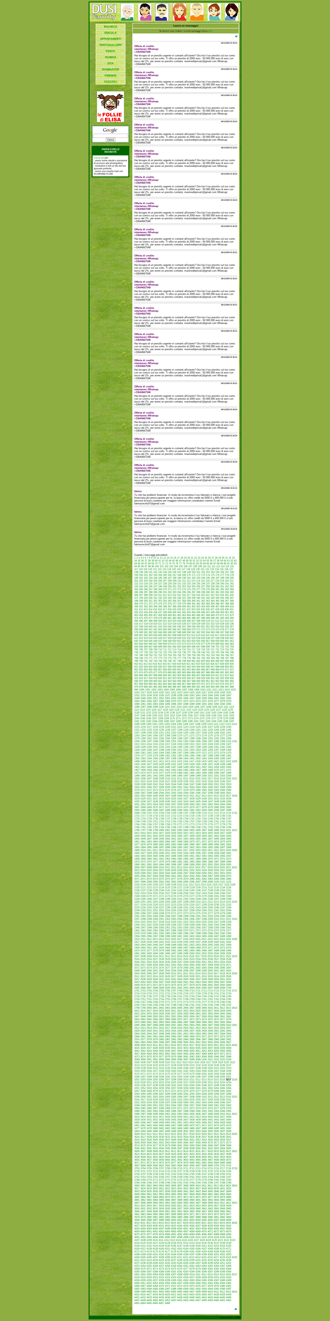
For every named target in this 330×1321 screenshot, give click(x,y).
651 (179, 640)
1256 (192, 732)
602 (146, 635)
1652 (143, 804)
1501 (210, 775)
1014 (227, 689)
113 (218, 566)
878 (160, 672)
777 (179, 658)
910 (213, 675)
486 (194, 618)
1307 (210, 741)
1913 (161, 850)
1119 (171, 709)
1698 (228, 810)
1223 (185, 726)
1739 (179, 818)
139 (141, 572)
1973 (228, 858)
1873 (210, 841)
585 (165, 632)
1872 (204, 841)
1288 (192, 738)
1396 (161, 758)
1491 (149, 775)
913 (227, 675)
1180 (231, 718)
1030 (222, 692)
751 (155, 655)
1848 (155, 838)
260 (217, 586)
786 (222, 658)
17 (178, 557)
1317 (167, 744)
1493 (161, 775)
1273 (198, 735)
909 (208, 675)
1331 (155, 747)
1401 (192, 758)
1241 (198, 729)
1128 (224, 709)
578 (232, 629)
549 (194, 626)
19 (185, 557)
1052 (161, 698)
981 (151, 686)
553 (213, 626)
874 (141, 672)
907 (198, 675)
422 (189, 609)
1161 (219, 715)
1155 (184, 715)
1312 (137, 744)
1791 (204, 827)
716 (189, 649)
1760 (210, 821)
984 (165, 686)
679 (213, 643)
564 (165, 629)
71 (159, 563)
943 (170, 681)
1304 (192, 741)
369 (136, 603)
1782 (149, 827)
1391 (228, 755)
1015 (233, 689)
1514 (191, 778)
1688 (167, 810)
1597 (204, 792)
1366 (173, 752)
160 (141, 575)
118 (141, 569)
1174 (196, 718)
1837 (185, 835)
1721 (167, 815)
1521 (234, 778)
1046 (222, 695)
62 (232, 560)
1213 (228, 724)
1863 (149, 841)
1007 (184, 689)
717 (193, 649)
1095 (228, 704)
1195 (219, 721)
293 (174, 592)
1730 (222, 815)
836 (160, 666)
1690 (179, 810)
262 (227, 586)
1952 (198, 855)
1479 (173, 772)
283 (227, 589)
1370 (198, 752)
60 (225, 560)
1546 (185, 784)
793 (155, 661)
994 (213, 686)
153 (208, 572)
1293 (222, 738)
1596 (198, 792)
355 (170, 600)
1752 (161, 821)
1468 (204, 769)
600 (136, 635)
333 (165, 597)
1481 (185, 772)
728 (146, 652)
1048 (137, 698)
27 (212, 557)
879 (165, 672)
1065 (143, 701)
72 (163, 563)
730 (155, 652)
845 (203, 666)
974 (217, 683)
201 (136, 580)
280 (213, 589)
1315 (155, 744)
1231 (137, 729)
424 (198, 609)
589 (184, 632)
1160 (213, 715)
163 (155, 575)
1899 (173, 847)
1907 (222, 847)
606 (165, 635)
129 (193, 569)
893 (232, 672)
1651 (137, 804)
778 (184, 658)
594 (208, 632)
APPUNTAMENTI (110, 38)
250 (170, 586)
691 (170, 646)
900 (165, 675)
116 (232, 566)
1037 (167, 695)
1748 (137, 821)
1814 (143, 833)
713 (174, 649)
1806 (198, 830)
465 (194, 615)
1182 (142, 721)
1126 (212, 709)
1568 (222, 787)
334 (170, 597)
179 (232, 575)
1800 (161, 830)
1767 (155, 824)
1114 (142, 709)
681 (222, 643)
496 (141, 620)
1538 (137, 784)
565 (170, 629)
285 (136, 592)
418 (169, 609)
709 (155, 649)
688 (155, 646)
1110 (220, 706)
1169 (166, 718)
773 (160, 658)
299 (203, 592)
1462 (167, 769)
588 (179, 632)
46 (177, 560)
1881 (161, 844)
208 (170, 580)
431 (232, 609)
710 (160, 649)
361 (198, 600)
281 (217, 589)
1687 (161, 810)
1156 (190, 715)
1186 (166, 721)
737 (189, 652)
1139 (190, 712)
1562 (185, 787)
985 (170, 686)
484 (184, 618)
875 (146, 672)
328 (141, 597)
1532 (198, 781)
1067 (155, 701)
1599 (216, 792)
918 (151, 678)
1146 (231, 712)
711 (165, 649)
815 (160, 663)
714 (179, 649)
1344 (137, 749)
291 (165, 592)
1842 (216, 835)
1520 (228, 778)
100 (157, 566)
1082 (149, 704)
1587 (143, 792)
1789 (192, 827)
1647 (210, 801)
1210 (210, 724)
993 (208, 686)
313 (169, 595)
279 (208, 589)
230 (174, 583)
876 (151, 672)
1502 (216, 775)
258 (208, 586)
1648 (216, 801)
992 (203, 686)
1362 (149, 752)
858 (165, 669)
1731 (228, 815)
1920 (204, 850)
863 (189, 669)
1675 (185, 807)
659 (217, 640)
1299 (161, 741)
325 (227, 595)
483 (179, 618)
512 (217, 620)
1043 (204, 695)
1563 (192, 787)
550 (198, 626)
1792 (210, 827)
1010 (202, 689)
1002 (154, 689)
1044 (210, 695)
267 (151, 589)
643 (141, 640)
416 (160, 609)
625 (155, 638)
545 (174, 626)
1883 (173, 844)
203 (146, 580)
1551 (216, 784)
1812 (234, 830)
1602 (137, 795)
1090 (198, 704)
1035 (155, 695)
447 (208, 612)
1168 (160, 718)
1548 (198, 784)
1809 (216, 830)
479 (160, 618)
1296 (143, 741)
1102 (173, 706)
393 (151, 606)
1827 (222, 833)
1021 (167, 692)
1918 (191, 850)
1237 (173, 729)
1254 (179, 732)
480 (165, 618)
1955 (216, 855)
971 (203, 683)
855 (151, 669)
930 (208, 678)
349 (141, 600)
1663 (210, 804)
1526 (161, 781)
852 (136, 669)
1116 (153, 709)
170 (189, 575)
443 (189, 612)
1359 (228, 749)
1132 (148, 712)
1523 (143, 781)
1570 (137, 790)
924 (179, 678)
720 (208, 649)
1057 (192, 698)
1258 (204, 732)
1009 (196, 689)
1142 (207, 712)
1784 (161, 827)
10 (154, 557)
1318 (173, 744)
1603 (143, 795)
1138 (184, 712)
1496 (179, 775)
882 (179, 672)
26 (209, 557)
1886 (192, 844)
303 (222, 592)
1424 (234, 761)
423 (193, 609)
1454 (216, 767)
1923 (222, 850)
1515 (198, 778)
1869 (185, 841)
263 (232, 586)
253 (184, 586)
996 (222, 686)
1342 (222, 747)
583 (155, 632)
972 (208, 683)
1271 (185, 735)
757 (184, 655)
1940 (222, 853)
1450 (192, 767)
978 (136, 686)
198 (222, 577)
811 (141, 663)
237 (208, 583)
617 (217, 635)
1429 (161, 764)
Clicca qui (99, 158)
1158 (202, 715)
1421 (216, 761)
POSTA (110, 51)
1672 (167, 807)
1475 (149, 772)
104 (176, 566)
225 (151, 583)
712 (169, 649)
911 (217, 675)
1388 (210, 755)
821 (189, 663)
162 (151, 575)
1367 (179, 752)
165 (165, 575)
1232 (143, 729)
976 (227, 683)
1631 (210, 798)
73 (166, 563)
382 (198, 603)
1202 (161, 724)
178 (227, 575)
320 (203, 595)
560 (146, 629)
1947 (167, 855)
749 (146, 655)
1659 (185, 804)
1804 (185, 830)
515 (232, 620)
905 (189, 675)
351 (151, 600)
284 (232, 589)
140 (146, 572)
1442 (143, 767)
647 (160, 640)
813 (150, 663)
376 (170, 603)
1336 (185, 747)
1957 (228, 855)
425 (203, 609)
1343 (228, 747)
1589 (155, 792)
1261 (222, 732)
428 (217, 609)
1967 (192, 858)
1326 (222, 744)
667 (155, 643)
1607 (167, 795)
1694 (204, 810)
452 (232, 612)
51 (194, 560)
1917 (185, 850)
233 (189, 583)
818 (174, 663)
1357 (216, 749)
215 (203, 580)
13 (164, 557)
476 (146, 618)
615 (208, 635)
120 (150, 569)
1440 (228, 764)
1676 (192, 807)
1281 (149, 738)
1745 (216, 818)
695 (189, 646)
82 (197, 563)
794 (160, 661)
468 (208, 615)
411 (136, 609)
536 (232, 623)
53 (201, 560)
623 (146, 638)
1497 (185, 775)
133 (212, 569)
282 (222, 589)
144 (165, 572)
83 (201, 563)
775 (170, 658)
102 (166, 566)
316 (184, 595)
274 (184, 589)
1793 (216, 827)
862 (184, 669)
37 (146, 560)
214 (198, 580)
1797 (143, 830)
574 (213, 629)
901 (170, 675)
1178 (219, 718)
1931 (167, 853)
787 (227, 658)
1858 (216, 838)
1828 (228, 833)
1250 (155, 732)
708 (151, 649)
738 (194, 652)
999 (136, 689)
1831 (149, 835)
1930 (161, 853)
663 (136, 643)
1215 (137, 726)
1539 (143, 784)
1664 (216, 804)
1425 (137, 764)
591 (194, 632)
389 (232, 603)
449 (217, 612)
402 (194, 606)
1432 (179, 764)
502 (170, 620)
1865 (161, 841)
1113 (136, 709)
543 (165, 626)
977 (232, 683)
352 (155, 600)
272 (174, 589)
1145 (225, 712)
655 (198, 640)
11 (158, 557)
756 (179, 655)
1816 (155, 833)
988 (184, 686)
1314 (149, 744)
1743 (204, 818)
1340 (210, 747)
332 (160, 597)
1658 (179, 804)
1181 (136, 721)
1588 (149, 792)
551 (203, 626)
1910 (143, 850)
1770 (173, 824)
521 (160, 623)
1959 (143, 858)
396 (165, 606)
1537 (228, 781)
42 (163, 560)
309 (151, 595)
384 (208, 603)
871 (227, 669)
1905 (210, 847)
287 (146, 592)
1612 (198, 795)
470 (217, 615)
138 (136, 572)
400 (184, 606)
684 (136, 646)
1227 (210, 726)
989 (189, 686)
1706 (179, 812)
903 (179, 675)
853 (141, 669)
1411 (155, 761)
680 (217, 643)
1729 (216, 815)
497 (146, 620)
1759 (204, 821)
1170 (172, 718)
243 (136, 586)
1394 (149, 758)
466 (198, 615)
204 (151, 580)
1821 (185, 833)
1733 (143, 818)
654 (194, 640)
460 (170, 615)
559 (141, 629)
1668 (143, 807)
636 (208, 638)
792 (151, 661)
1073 (192, 701)
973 (213, 683)
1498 (192, 775)
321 (208, 595)
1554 (137, 787)
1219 (161, 726)
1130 (136, 712)
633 (194, 638)
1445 (161, 767)
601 (141, 635)
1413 (167, 761)
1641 (173, 801)
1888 (204, 844)
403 (198, 606)
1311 (234, 741)
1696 (216, 810)
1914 (167, 850)
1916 (179, 850)
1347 (155, 749)
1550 (210, 784)
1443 (149, 767)
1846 (143, 838)
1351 (179, 749)
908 (203, 675)
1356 (210, 749)
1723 (179, 815)
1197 (231, 721)
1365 (167, 752)
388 (227, 603)
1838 (192, 835)
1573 (155, 790)
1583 (216, 790)
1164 (136, 718)
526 (184, 623)
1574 (161, 790)
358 (184, 600)
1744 (210, 818)
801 (194, 661)
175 (213, 575)
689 (160, 646)
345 (222, 597)
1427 (149, 764)
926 (189, 678)
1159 (207, 715)
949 (198, 681)
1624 (167, 798)
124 (169, 569)
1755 (179, 821)
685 (141, 646)
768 (136, 658)
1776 (210, 824)
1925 (234, 850)
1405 (216, 758)
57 (214, 560)
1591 (167, 792)
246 (151, 586)
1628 (192, 798)
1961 (155, 858)
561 (151, 629)
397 (170, 606)
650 (174, 640)
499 (155, 620)
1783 (155, 827)
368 (232, 600)
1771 (179, 824)
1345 (143, 749)
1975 (143, 861)
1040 (185, 695)
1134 (160, 712)
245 (146, 586)
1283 (161, 738)
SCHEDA (110, 57)
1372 (210, 752)
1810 (222, 830)
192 (194, 577)
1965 (179, 858)
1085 (167, 704)
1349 (167, 749)
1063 (228, 698)
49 (187, 560)
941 (160, 681)
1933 (179, 853)
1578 (185, 790)
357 (179, 600)
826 (212, 663)
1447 (173, 767)
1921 (210, 850)
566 (174, 629)
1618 (234, 795)
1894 (143, 847)
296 (189, 592)
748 (141, 655)
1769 (167, 824)
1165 (142, 718)
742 (213, 652)
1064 (137, 701)
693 (179, 646)
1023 (179, 692)
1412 (161, 761)
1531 (192, 781)
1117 (159, 709)
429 (222, 609)
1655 (161, 804)
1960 (149, 858)
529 (198, 623)
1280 (143, 738)
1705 (173, 812)
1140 (196, 712)
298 (198, 592)
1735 (155, 818)
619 (227, 635)
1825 (210, 833)
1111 (226, 706)
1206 (185, 724)
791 (146, 661)
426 (208, 609)
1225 (198, 726)
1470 (216, 769)
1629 (198, 798)
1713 (222, 812)
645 (151, 640)
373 (155, 603)
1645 (198, 801)
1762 (222, 821)
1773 (192, 824)
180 (136, 577)
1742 (198, 818)
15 (171, 557)
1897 (161, 847)
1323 (204, 744)
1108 (208, 706)
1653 (149, 804)
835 (155, 666)
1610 (185, 795)
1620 (143, 798)
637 (213, 638)
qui (210, 30)
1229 (222, 726)
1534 (210, 781)
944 (174, 681)
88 (218, 563)
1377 (143, 755)
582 (151, 632)
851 (232, 666)
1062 (222, 698)
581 (146, 632)
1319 (179, 744)
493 (227, 618)
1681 (222, 807)
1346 (149, 749)
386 (217, 603)
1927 (143, 853)
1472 (228, 769)
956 (232, 681)
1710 (204, 812)
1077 (216, 701)
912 (222, 675)
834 (151, 666)
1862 (143, 841)
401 (189, 606)
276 (194, 589)
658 (213, 640)
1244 (216, 729)
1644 (192, 801)
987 (179, 686)
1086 (173, 704)
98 (149, 566)
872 (232, 669)
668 (160, 643)
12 (161, 557)
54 (204, 560)
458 (160, 615)
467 (203, 615)
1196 (225, 721)
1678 (204, 807)
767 (232, 655)
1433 (185, 764)
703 (227, 646)
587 (174, 632)
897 (151, 675)
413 (146, 609)
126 (179, 569)
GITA (110, 63)
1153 (172, 715)
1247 (137, 732)
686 (146, 646)
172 (198, 575)
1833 (161, 835)
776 (174, 658)
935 (232, 678)
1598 (210, 792)
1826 (216, 833)
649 (170, 640)
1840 (204, 835)
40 (156, 560)
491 (217, 618)
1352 (185, 749)
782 (203, 658)
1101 (167, 706)
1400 (185, 758)
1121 (182, 709)
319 (198, 595)
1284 (167, 738)
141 (151, 572)
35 (139, 560)
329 (146, 597)
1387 (204, 755)
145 (170, 572)
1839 (198, 835)
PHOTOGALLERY (110, 44)
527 (189, 623)
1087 (179, 704)
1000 (141, 689)
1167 (154, 718)
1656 (167, 804)
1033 (143, 695)
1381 (167, 755)
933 (222, 678)
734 (174, 652)
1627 (185, 798)
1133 (154, 712)
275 (189, 589)
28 (216, 557)
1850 (167, 838)
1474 (143, 772)
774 (165, 658)
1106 (196, 706)
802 (198, 661)
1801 (167, 830)
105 (181, 566)
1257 (198, 732)
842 (189, 666)
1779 (228, 824)
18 (181, 557)
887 (203, 672)
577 (227, 629)
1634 (228, 798)
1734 (149, 818)
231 (179, 583)
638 (217, 638)
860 (174, 669)
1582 (210, 790)
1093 (216, 704)
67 (146, 563)
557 (232, 626)
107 (190, 566)
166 (170, 575)
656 (203, 640)
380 (189, 603)
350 (146, 600)
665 (146, 643)
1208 (197, 724)
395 (160, 606)
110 (204, 566)
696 (194, 646)
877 (155, 672)
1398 (173, 758)
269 (160, 589)
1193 (207, 721)
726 (136, 652)
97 (146, 566)
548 (189, 626)
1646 (204, 801)
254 (189, 586)
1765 (143, 824)
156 (222, 572)
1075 (204, 701)
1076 (210, 701)
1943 (143, 855)
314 (174, 595)
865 (198, 669)
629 (174, 638)
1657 (173, 804)
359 (189, 600)
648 (165, 640)
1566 (210, 787)
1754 (173, 821)
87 (214, 563)
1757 (192, 821)
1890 (216, 844)
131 (203, 569)
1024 (185, 692)
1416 (185, 761)
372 (151, 603)
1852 (179, 838)
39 (152, 560)
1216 (143, 726)
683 (232, 643)
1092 (210, 704)
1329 (143, 747)
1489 (137, 775)
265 (141, 589)
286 (141, 592)
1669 (149, 807)
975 (222, 683)
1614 (210, 795)
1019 (155, 692)
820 (184, 663)
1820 (179, 833)
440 (174, 612)
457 (155, 615)
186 (165, 577)
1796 (137, 830)
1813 (137, 833)
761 (203, 655)
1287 (185, 738)
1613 (204, 795)
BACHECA (110, 26)
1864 (155, 841)
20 (188, 557)
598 (227, 632)
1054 (173, 698)
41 (159, 560)
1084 (161, 704)
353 (160, 600)
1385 (192, 755)
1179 (225, 718)
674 (189, 643)
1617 (228, 795)
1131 (142, 712)
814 (155, 663)
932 (217, 678)
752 (160, 655)
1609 (179, 795)
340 (198, 597)
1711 (210, 812)
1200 (148, 724)
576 (222, 629)
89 (221, 563)
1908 (228, 847)
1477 (161, 772)
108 (195, 566)
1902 (192, 847)
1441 (137, 767)
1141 (202, 712)
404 (203, 606)
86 (211, 563)
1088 (185, 704)
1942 (137, 855)
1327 (228, 744)
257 (203, 586)
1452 (204, 767)
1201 (155, 724)
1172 (184, 718)
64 (135, 563)
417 (165, 609)
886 (198, 672)
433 (141, 612)
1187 (172, 721)
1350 (173, 749)
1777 (216, 824)
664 (141, 643)
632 (189, 638)
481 (170, 618)
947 (189, 681)
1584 (222, 790)
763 (213, 655)
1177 (213, 718)
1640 (167, 801)
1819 (173, 833)
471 (222, 615)
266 (146, 589)
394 (155, 606)
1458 (143, 769)
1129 (230, 709)
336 (179, 597)
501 (165, 620)
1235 (161, 729)
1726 (198, 815)
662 (232, 640)
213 (193, 580)
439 (170, 612)
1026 (198, 692)
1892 (228, 844)
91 (228, 563)
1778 (222, 824)
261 (222, 586)
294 (179, 592)
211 (184, 580)
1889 (210, 844)
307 (141, 595)
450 (222, 612)
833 (146, 666)
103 (171, 566)
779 (189, 658)
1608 (173, 795)
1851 (173, 838)
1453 (210, 767)
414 (150, 609)
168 (179, 575)
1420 (210, 761)
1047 (228, 695)
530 (203, 623)
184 (155, 577)
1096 (137, 706)
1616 (222, 795)
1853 (185, 838)
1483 (198, 772)
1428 (155, 764)
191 (189, 577)
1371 (204, 752)
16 (175, 557)
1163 (231, 715)
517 (141, 623)
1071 (179, 701)
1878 (143, 844)
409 (227, 606)
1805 (192, 830)
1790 (198, 827)
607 (170, 635)
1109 (214, 706)
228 (165, 583)
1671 (161, 807)
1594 (185, 792)
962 (160, 683)
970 (198, 683)
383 (203, 603)
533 (217, 623)
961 (155, 683)
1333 (167, 747)
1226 (204, 726)
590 (189, 632)
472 (227, 615)
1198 (136, 724)
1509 (161, 778)
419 (174, 609)
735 (179, 652)
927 (194, 678)
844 (198, 666)
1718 (149, 815)
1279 (137, 738)
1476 (155, 772)
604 (155, 635)
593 (203, 632)
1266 (155, 735)
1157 (196, 715)
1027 (204, 692)
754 (170, 655)
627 (165, 638)
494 (232, 618)
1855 (198, 838)
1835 (173, 835)
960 (151, 683)
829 (227, 663)
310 (155, 595)
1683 (137, 810)
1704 (167, 812)
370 (141, 603)
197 (217, 577)
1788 (185, 827)
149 (189, 572)
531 (208, 623)
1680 (216, 807)
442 (184, 612)
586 (170, 632)
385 (213, 603)
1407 (228, 758)
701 (217, 646)
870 (222, 669)
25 (206, 557)
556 (227, 626)
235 (198, 583)
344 (217, 597)
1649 (222, 801)
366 (222, 600)
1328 (137, 747)
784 (213, 658)
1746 (222, 818)
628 (170, 638)
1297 (149, 741)
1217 (149, 726)
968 (189, 683)
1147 (136, 715)
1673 (173, 807)
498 (151, 620)
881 (174, 672)
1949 (179, 855)
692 (174, 646)
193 (198, 577)
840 (179, 666)
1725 (192, 815)
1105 (190, 706)
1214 (234, 724)
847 (213, 666)
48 (183, 560)
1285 (173, 738)
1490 (143, 775)
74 (170, 563)
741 (208, 652)
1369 (192, 752)
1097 (143, 706)
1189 (184, 721)
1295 (137, 741)
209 (174, 580)
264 (136, 589)
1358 (222, 749)
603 (151, 635)
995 (217, 686)
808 (227, 661)
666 (151, 643)
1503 (222, 775)
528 (194, 623)
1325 (216, 744)
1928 (149, 853)
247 (155, 586)
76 (177, 563)
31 (226, 557)
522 (165, 623)
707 (146, 649)
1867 (173, 841)
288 (151, 592)
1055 (179, 698)
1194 (213, 721)
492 (222, 618)
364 (213, 600)
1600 (222, 792)
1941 (228, 853)
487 (198, 618)
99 (152, 566)
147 (179, 572)
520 (155, 623)
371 (146, 603)
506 (189, 620)
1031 (228, 692)
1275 (210, 735)
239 (217, 583)
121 (155, 569)
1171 (178, 718)
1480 (179, 772)
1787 (179, 827)
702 (222, 646)
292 (170, 592)
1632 (216, 798)
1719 (155, 815)
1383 (179, 755)
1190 (190, 721)
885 (194, 672)
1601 (228, 792)
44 (170, 560)
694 (184, 646)
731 (160, 652)
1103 (179, 706)
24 (202, 557)
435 (151, 612)
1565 (204, 787)
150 (194, 572)
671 (174, 643)
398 (174, 606)
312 (165, 595)
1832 (155, 835)
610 (184, 635)
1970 (210, 858)
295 (184, 592)
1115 (148, 709)
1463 (173, 769)
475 (141, 618)
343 (213, 597)
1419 (204, 761)
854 (146, 669)
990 (194, 686)
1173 (190, 718)
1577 (179, 790)
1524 (149, 781)
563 (160, 629)
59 (221, 560)
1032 (137, 695)
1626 (179, 798)
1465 (185, 769)
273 (179, 589)
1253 (173, 732)
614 (203, 635)
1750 (149, 821)
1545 (179, 784)
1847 (149, 838)
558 (136, 629)
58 (218, 560)
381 (194, 603)
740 (203, 652)
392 (146, 606)
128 (188, 569)
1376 (137, 755)
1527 (167, 781)
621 (136, 638)
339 (194, 597)
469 (213, 615)
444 (194, 612)
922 (170, 678)
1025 (192, 692)
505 (184, 620)
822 (193, 663)
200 (232, 577)
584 (160, 632)
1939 (216, 853)
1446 (167, 767)
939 (151, 681)
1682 (228, 807)
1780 (137, 827)
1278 (228, 735)
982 (155, 686)
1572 (149, 790)
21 (192, 557)
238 (213, 583)
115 (227, 566)
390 (136, 606)
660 (222, 640)
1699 (137, 812)
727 (141, 652)
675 (194, 643)
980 (146, 686)
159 (136, 575)
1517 (210, 778)
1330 (149, 747)
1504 (228, 775)
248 (160, 586)
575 (217, 629)
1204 (173, 724)
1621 (149, 798)
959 (146, 683)
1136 (172, 712)
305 (232, 592)
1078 (222, 701)
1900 (179, 847)
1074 (198, 701)
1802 (173, 830)
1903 (198, 847)
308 (146, 595)
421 (184, 609)
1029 (216, 692)
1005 (172, 689)
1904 (204, 847)
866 (203, 669)
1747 (228, 818)
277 (198, 589)
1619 (137, 798)
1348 (161, 749)
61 (228, 560)
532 (213, 623)
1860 (228, 838)
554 (217, 626)
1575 (167, 790)
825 (208, 663)
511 (212, 620)
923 (174, 678)
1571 (143, 790)
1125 (206, 709)
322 (212, 595)
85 (207, 563)
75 (173, 563)
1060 (210, 698)
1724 (185, 815)
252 (179, 586)
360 (194, 600)
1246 (228, 729)
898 (155, 675)
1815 (149, 833)
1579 (192, 790)
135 (222, 569)
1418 (198, 761)
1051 (155, 698)
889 (213, 672)
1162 (225, 715)
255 (194, 586)
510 (208, 620)
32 (230, 557)
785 (217, 658)
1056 (185, 698)
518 (146, 623)
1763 (228, 821)
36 (142, 560)
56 (211, 560)
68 (149, 563)
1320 (185, 744)
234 (194, 583)
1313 (143, 744)
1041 (192, 695)
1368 (185, 752)
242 (232, 583)
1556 (149, 787)
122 (160, 569)
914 (232, 675)
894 (136, 675)
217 (212, 580)
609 (179, 635)
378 (179, 603)
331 (155, 597)
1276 (216, 735)
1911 (149, 850)
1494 (167, 775)
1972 (222, 858)
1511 (173, 778)
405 (208, 606)
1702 (155, 812)
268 (155, 589)
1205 (179, 724)
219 (222, 580)
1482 (192, 772)
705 (136, 649)
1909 (137, 850)
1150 (154, 715)
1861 (137, 841)
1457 (137, 769)
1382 (173, 755)
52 (197, 560)
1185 (160, 721)
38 (149, 560)
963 (165, 683)
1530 (185, 781)
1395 (155, 758)
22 (195, 557)
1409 (143, 761)
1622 (155, 798)
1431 (173, 764)
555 (222, 626)
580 (141, 632)
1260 (216, 732)
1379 (155, 755)
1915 (173, 850)
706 (141, 649)
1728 (210, 815)
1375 (228, 752)
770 (146, 658)
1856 (204, 838)
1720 (161, 815)
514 (227, 620)
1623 (161, 798)
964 (170, 683)
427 (212, 609)
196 (213, 577)
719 (203, 649)
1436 (204, 764)
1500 (204, 775)
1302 (179, 741)
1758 (198, 821)
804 (208, 661)
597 (222, 632)
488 (203, 618)
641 (232, 638)
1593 (179, 792)
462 (179, 615)
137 (231, 569)
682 (227, 643)
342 (208, 597)
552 (208, 626)
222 (136, 583)
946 (184, 681)
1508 (155, 778)
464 (189, 615)
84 (204, 563)
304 (227, 592)
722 (217, 649)
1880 (155, 844)
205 (155, 580)
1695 (210, 810)
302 (217, 592)
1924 (228, 850)
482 (174, 618)
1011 (208, 689)
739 (198, 652)
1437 (210, 764)
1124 (200, 709)
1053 (167, 698)
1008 (190, 689)
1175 (202, 718)
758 (189, 655)
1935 (192, 853)
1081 (143, 704)
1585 (228, 790)
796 (170, 661)
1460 (155, 769)
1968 (198, 858)
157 (227, 572)
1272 (192, 735)
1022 (173, 692)
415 (155, 609)
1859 (222, 838)
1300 (167, 741)
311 (160, 595)
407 (217, 606)
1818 (167, 833)
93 (235, 563)
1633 (222, 798)
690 (165, 646)
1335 (179, 747)
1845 (137, 838)
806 (217, 661)
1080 (137, 704)
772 (155, 658)
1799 (155, 830)
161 (146, 575)
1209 (203, 724)
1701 (149, 812)
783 (208, 658)
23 (199, 557)
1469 (210, 769)
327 (136, 597)
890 (217, 672)
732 (165, 652)
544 (170, 626)
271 (170, 589)
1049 (143, 698)
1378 (149, 755)
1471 (222, 769)
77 (180, 563)
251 (174, 586)
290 (160, 592)
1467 (198, 769)
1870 (192, 841)
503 (174, 620)
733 (170, 652)
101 (162, 566)
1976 (149, 861)
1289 (198, 738)
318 (193, 595)
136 (226, 569)
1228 (216, 726)
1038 (173, 695)
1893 (137, 847)
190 (184, 577)
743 (217, 652)
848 (217, 666)
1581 (204, 790)
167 (174, 575)
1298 (155, 741)
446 (203, 612)
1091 (204, 704)
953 (217, 681)
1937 (204, 853)
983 (160, 686)
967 (184, 683)
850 (227, 666)
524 (174, 623)
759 (194, 655)
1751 (155, 821)
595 (213, 632)
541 (155, 626)
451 (227, 612)
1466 (192, 769)
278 (203, 589)
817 (169, 663)
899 (160, 675)
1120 (177, 709)
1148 (142, 715)
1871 (198, 841)
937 (141, 681)
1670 (155, 807)
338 (189, 597)
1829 (137, 835)
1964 (173, 858)
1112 (231, 706)
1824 (204, 833)
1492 (155, 775)
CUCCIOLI (110, 81)
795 (165, 661)
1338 (198, 747)
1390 (222, 755)
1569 (228, 787)
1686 (155, 810)
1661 (198, 804)
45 (173, 560)
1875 (222, 841)
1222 (179, 726)
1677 (198, 807)
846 (208, 666)
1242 (204, 729)
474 (136, 618)
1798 (149, 830)
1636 (143, 801)
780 (194, 658)
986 (174, 686)
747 (136, 655)
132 (207, 569)
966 (179, 683)
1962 (161, 858)
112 (213, 566)
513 (222, 620)
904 (184, 675)
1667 (137, 807)
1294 (228, 738)
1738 (173, 818)
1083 (155, 704)
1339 (204, 747)
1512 (179, 778)
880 (170, 672)
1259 (210, 732)
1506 (143, 778)
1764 (137, 824)
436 (155, 612)
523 (170, 623)
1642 (179, 801)
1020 (161, 692)
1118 (165, 709)
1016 (137, 692)
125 (174, 569)
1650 (228, 801)
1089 (192, 704)
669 (165, 643)
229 (170, 583)
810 (136, 663)
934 (227, 678)
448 (213, 612)
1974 (137, 861)
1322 (198, 744)
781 (198, 658)
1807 (204, 830)
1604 (149, 795)
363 (208, 600)
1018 (149, 692)
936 (136, 681)
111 (209, 566)
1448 (179, 767)
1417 (191, 761)
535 (227, 623)
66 (142, 563)
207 (165, 580)
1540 (149, 784)
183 (151, 577)
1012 (215, 689)
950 (203, 681)
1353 (192, 749)
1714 (228, 812)
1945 (155, 855)
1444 (155, 767)
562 (155, 629)
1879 (149, 844)
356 (174, 600)
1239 (185, 729)
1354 (198, 749)
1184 (154, 721)
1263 (137, 735)
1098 (149, 706)
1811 (228, 830)
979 (141, 686)
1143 (213, 712)
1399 (179, 758)
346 (227, 597)
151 (198, 572)
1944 (149, 855)
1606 (161, 795)
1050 (149, 698)
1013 (221, 689)
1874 (216, 841)
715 (184, 649)
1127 (218, 709)
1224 (192, 726)
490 (213, 618)
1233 (149, 729)
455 (146, 615)
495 (136, 620)
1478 (167, 772)
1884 (179, 844)
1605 (155, 795)
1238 (179, 729)
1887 (198, 844)
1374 (222, 752)
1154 (178, 715)
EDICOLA (110, 32)
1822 (192, 833)
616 (212, 635)
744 (222, 652)
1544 (173, 784)
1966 (185, 858)
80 (190, 563)
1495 (173, 775)
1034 (149, 695)
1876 (228, 841)
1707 (185, 812)
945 (179, 681)
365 (217, 600)
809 (232, 661)
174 (208, 575)
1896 (155, 847)
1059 (204, 698)
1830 (143, 835)
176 (217, 575)
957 (136, 683)
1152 (166, 715)
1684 (143, 810)
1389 (216, 755)
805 (213, 661)
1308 (216, 741)
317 (189, 595)
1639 (161, 801)
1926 (137, 853)
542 (160, 626)
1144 (219, 712)
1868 (179, 841)
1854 (192, 838)
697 (198, 646)
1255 (185, 732)
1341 (216, 747)
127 (183, 569)
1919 (198, 850)
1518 (216, 778)
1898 (167, 847)
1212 (222, 724)
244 (141, 586)
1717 (143, 815)
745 (227, 652)
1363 (155, 752)
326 (232, 595)
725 (232, 649)
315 (179, 595)
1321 (192, 744)
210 (179, 580)
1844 (228, 835)
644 (146, 640)
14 (168, 557)
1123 (194, 709)
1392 (137, 758)
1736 (161, 818)
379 (184, 603)
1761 (216, 821)
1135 (166, 712)
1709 (198, 812)
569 (189, 629)
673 (184, 643)
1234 (155, 729)
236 (203, 583)
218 (217, 580)
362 (203, 600)
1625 (173, 798)
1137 (178, 712)
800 (189, 661)
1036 (161, 695)
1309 (222, 741)
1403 (204, 758)
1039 (179, 695)
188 (174, 577)
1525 (155, 781)
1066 (149, 701)
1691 (185, 810)
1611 (191, 795)
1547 (192, 784)
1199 (142, 724)
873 (136, 672)
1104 (185, 706)
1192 (202, 721)
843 (194, 666)
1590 (161, 792)
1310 (228, 741)
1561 (179, 787)
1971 (216, 858)
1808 (210, 830)
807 (222, 661)
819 (179, 663)
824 (203, 663)
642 (136, 640)
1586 (137, 792)
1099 (155, 706)
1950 (185, 855)
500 (160, 620)
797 (174, 661)
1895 (149, 847)
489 (208, 618)
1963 (167, 858)
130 (198, 569)
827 (217, 663)
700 (213, 646)
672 (179, 643)
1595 (192, 792)
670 (170, 643)
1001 (147, 689)
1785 (167, 827)
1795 (228, 827)
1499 (198, 775)
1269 (173, 735)
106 (186, 566)
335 (174, 597)
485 (189, 618)
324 (222, 595)
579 (136, 632)
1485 (210, 772)
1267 (161, 735)
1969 (204, 858)
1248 (143, 732)
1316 (161, 744)
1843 (222, 835)
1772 (185, 824)
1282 (155, 738)
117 (136, 569)
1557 (155, 787)
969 (194, 683)
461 (174, 615)
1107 (202, 706)
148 (184, 572)
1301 (173, 741)
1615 (216, 795)
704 (232, 646)
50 (190, 560)
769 (141, 658)
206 (160, 580)
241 (227, 583)
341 (203, 597)
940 (155, 681)
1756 (185, 821)
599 (232, 632)
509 (203, 620)
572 (203, 629)
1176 (207, 718)
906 (194, 675)
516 (136, 623)
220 (227, 580)
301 (213, 592)
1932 (173, 853)
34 (135, 560)
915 (136, 678)
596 (217, 632)
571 (198, 629)
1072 (185, 701)
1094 (222, 704)
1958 (137, 858)
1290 (204, 738)
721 (212, 649)
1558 (161, 787)
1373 (216, 752)
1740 (185, 818)
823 (198, 663)
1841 (210, 835)
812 (146, 663)
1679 (210, 807)
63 (235, 560)
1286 (179, 738)
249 (165, 586)
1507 (149, 778)
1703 (161, 812)
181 (141, 577)
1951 (192, 855)
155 (217, 572)
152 (203, 572)
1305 (198, 741)
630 (179, 638)
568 (184, 629)
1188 (178, 721)
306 (136, 595)
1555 (143, 787)
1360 (137, 752)
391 (141, 606)
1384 (185, 755)
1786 (173, 827)
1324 (210, 744)
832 (141, 666)
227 (160, 583)
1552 (222, 784)
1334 (173, 747)
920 (160, 678)
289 (155, 592)
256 (198, 586)
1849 (161, 838)
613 (198, 635)
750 (151, 655)
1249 (149, 732)
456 (151, 615)
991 (198, 686)
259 (213, 586)
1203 (167, 724)
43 (166, 560)
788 (232, 658)
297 (194, 592)
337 (184, 597)
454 (141, 615)
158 (232, 572)
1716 (137, 815)
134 (217, 569)
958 (141, 683)
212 (189, 580)
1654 (155, 804)
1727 (204, 815)
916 (141, 678)
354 (165, 600)
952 (213, 681)
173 (203, 575)
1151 (160, 715)
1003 (160, 689)
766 (227, 655)
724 (227, 649)
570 (194, 629)
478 (155, 618)
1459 (149, 769)
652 (184, 640)
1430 (167, 764)
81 (194, 563)
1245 (222, 729)
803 (203, 661)
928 (198, 678)
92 (232, 563)
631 (184, 638)
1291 (210, 738)
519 (151, 623)
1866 (167, 841)
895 (141, 675)
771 (151, 658)
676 (198, 643)
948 (194, 681)
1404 (210, 758)
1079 (228, 701)
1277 (222, 735)
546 (179, 626)
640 (227, 638)
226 (155, 583)
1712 (216, 812)
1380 (161, 755)
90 (225, 563)
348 (136, 600)
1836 (179, 835)
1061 (216, 698)
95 (139, 566)
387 (222, 603)
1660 (192, 804)
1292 (216, 738)
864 (194, 669)
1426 (143, 764)
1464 (179, 769)
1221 (173, 726)
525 (179, 623)
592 (198, 632)
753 (165, 655)
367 (227, 600)
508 (198, 620)
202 (141, 580)
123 (164, 569)
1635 (137, 801)
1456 (228, 767)
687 (151, 646)
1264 (143, 735)
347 (232, 597)
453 (136, 615)
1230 (228, 726)
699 (208, 646)
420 (179, 609)
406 (213, 606)
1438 (216, 764)
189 (179, 577)
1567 (216, 787)
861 (179, 669)
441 (179, 612)
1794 (222, 827)
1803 (179, 830)
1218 (155, 726)
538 (141, 626)
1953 (204, 855)
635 (203, 638)
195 (208, 577)
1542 (161, 784)
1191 (196, 721)
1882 (167, 844)
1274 (204, 735)
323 (217, 595)
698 (203, 646)
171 (194, 575)
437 (160, 612)
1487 (222, 772)
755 (174, 655)
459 (165, 615)
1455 (222, 767)
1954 (210, 855)
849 (222, 666)
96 (142, 566)
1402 (198, 758)
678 (208, 643)
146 (174, 572)
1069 (167, 701)
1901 (185, 847)
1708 (192, 812)
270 (165, 589)
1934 (185, 853)
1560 (173, 787)
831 (136, 666)
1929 (155, 853)
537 (136, 626)
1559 (167, 787)
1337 (192, 747)
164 (160, 575)
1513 (185, 778)
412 (141, 609)
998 (232, 686)
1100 (161, 706)
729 (151, 652)
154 (213, 572)
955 (227, 681)
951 (208, 681)
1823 (198, 833)
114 (223, 566)
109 (200, 566)
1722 (173, 815)
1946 (161, 855)
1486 (216, 772)
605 (160, 635)
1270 (179, 735)
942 (165, 681)
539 (146, 626)
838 (170, 666)
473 (232, 615)
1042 (198, 695)
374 (160, 603)
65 (139, 563)
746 (232, 652)
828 (222, 663)
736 (184, 652)
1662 (204, 804)
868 (213, 669)
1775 (204, 824)
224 (146, 583)
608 (174, 635)
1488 (228, 772)
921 (165, 678)
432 (136, 612)
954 (222, 681)
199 (227, 577)
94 (135, 566)
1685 (149, 810)
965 (174, 683)
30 (223, 557)
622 (141, 638)
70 (156, 563)
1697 (222, 810)
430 (227, 609)
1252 (167, 732)
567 (179, 629)
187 (170, 577)
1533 (204, 781)
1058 (198, 698)
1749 (143, 821)
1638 (155, 801)
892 (227, 672)
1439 (222, 764)
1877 (137, 844)
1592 (173, 792)
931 (213, 678)
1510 (167, 778)
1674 (179, 807)
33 (233, 557)
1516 (204, 778)
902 (174, 675)
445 (198, 612)
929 (203, 678)
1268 (167, 735)
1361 (143, 752)
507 (194, 620)
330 (151, 597)
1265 (149, 735)
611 (189, 635)
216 (208, 580)
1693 (198, 810)
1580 (198, 790)
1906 (216, 847)
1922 (216, 850)
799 (184, 661)
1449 (185, 767)
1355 (204, 749)
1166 (148, 718)
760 (198, 655)
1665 (222, 804)
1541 (155, 784)
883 (184, 672)
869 (217, 669)
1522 (137, 781)
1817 (161, 833)
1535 (216, 781)
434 (146, 612)
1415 (179, 761)
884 (189, 672)
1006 (178, 689)
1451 (198, 767)
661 (227, 640)
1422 (222, 761)
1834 (167, 835)
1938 (210, 853)
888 (208, 672)
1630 (204, 798)
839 (174, 666)
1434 (192, 764)
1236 (167, 729)
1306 (204, 741)
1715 (234, 812)
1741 (192, 818)
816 (165, 663)
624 (151, 638)
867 (208, 669)
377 (174, 603)
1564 (198, 787)
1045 (216, 695)
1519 (222, 778)
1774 (198, 824)
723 (222, 649)
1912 (155, 850)
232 (184, 583)
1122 (188, 709)
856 (155, 669)
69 (152, 563)
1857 (210, 838)
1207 (191, 724)
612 (193, 635)
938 (146, 681)
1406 (222, 758)
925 (184, 678)
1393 (143, 758)
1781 (143, 827)
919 (155, 678)
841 (184, 666)
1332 (161, 747)
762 (208, 655)
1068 (161, 701)
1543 (167, 784)
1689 (173, 810)
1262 (228, 732)
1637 (149, 801)
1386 (198, 755)
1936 (198, 853)
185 (160, 577)
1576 (173, 790)
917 (146, 678)
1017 (143, 692)
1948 (173, 855)
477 (151, 618)
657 (208, 640)
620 (232, 635)
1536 (222, 781)
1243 (210, 729)
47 (180, 560)
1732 (137, 818)
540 (151, 626)
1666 (228, 804)
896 (146, 675)
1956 (222, 855)
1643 (185, 801)
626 (160, 638)
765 (222, 655)
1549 (204, 784)
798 (179, 661)
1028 (210, 692)
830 (232, 663)
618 (222, 635)
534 (222, 623)
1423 (228, 761)
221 (232, 580)
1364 (161, 752)
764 (217, 655)
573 (208, 629)
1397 (167, 758)
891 (222, 672)
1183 (148, 721)
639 (222, 638)
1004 (166, 689)
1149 (148, 715)
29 (219, 557)
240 (222, 583)
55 (207, 560)
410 (232, 606)
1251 (161, 732)
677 (203, 643)
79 (187, 563)
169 (184, 575)
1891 (222, 844)
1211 (215, 724)
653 (189, 640)
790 (141, 661)
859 (170, 669)
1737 (167, 818)
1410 (149, 761)
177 (222, 575)
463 (184, 615)
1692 (192, 810)
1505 (137, 778)
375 (165, 603)
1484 (204, 772)
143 (160, 572)
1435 (198, 764)
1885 (185, 844)
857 (160, 669)
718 (198, 649)
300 (208, 592)
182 (146, 577)
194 (203, 577)
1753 (167, 821)
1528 (173, 781)
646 (155, 640)
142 (155, 572)
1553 (228, 784)
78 (183, 563)
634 (198, 638)
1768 (161, 824)
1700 (143, 812)
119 (145, 569)
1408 (137, 761)
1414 (173, 761)
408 (222, 606)
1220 (167, 726)
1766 (149, 824)
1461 (161, 769)
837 (165, 666)
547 (184, 626)
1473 (137, 772)
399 (179, 606)
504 (179, 620)
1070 (173, 701)
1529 (179, 781)
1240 (192, 729)
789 (136, 661)
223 (141, 583)
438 (165, 612)
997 (227, 686)
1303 (185, 741)
